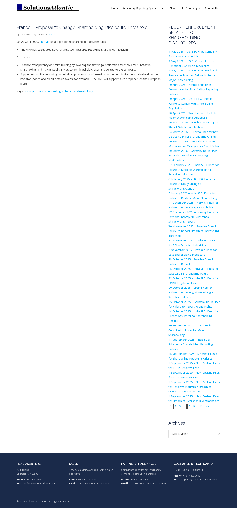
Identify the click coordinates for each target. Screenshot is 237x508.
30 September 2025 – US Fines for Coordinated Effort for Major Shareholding (190, 330)
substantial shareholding (77, 91)
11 (201, 406)
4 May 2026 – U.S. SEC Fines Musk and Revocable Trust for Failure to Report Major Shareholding (192, 75)
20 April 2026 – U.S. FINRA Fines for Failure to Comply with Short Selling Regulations (191, 103)
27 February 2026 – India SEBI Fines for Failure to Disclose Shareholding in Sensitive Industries (193, 169)
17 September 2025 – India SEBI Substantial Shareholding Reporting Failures (190, 344)
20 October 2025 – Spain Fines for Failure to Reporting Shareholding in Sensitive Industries (191, 292)
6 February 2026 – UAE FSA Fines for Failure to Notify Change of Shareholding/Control (191, 183)
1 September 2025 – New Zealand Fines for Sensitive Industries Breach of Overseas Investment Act (194, 386)
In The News (169, 8)
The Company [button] (189, 8)
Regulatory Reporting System (140, 8)
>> (207, 406)
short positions (34, 91)
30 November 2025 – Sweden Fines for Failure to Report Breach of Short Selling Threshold (193, 231)
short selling (53, 91)
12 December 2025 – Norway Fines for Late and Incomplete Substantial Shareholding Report (193, 216)
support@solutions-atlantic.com (199, 479)
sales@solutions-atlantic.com (93, 483)
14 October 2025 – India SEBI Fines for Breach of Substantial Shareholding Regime (193, 315)
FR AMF (44, 42)
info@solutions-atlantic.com (40, 483)
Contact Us (211, 8)
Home (115, 8)
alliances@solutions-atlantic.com (147, 483)
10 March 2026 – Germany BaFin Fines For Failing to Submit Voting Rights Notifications (192, 155)
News (52, 34)
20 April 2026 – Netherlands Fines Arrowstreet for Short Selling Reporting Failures (193, 89)
